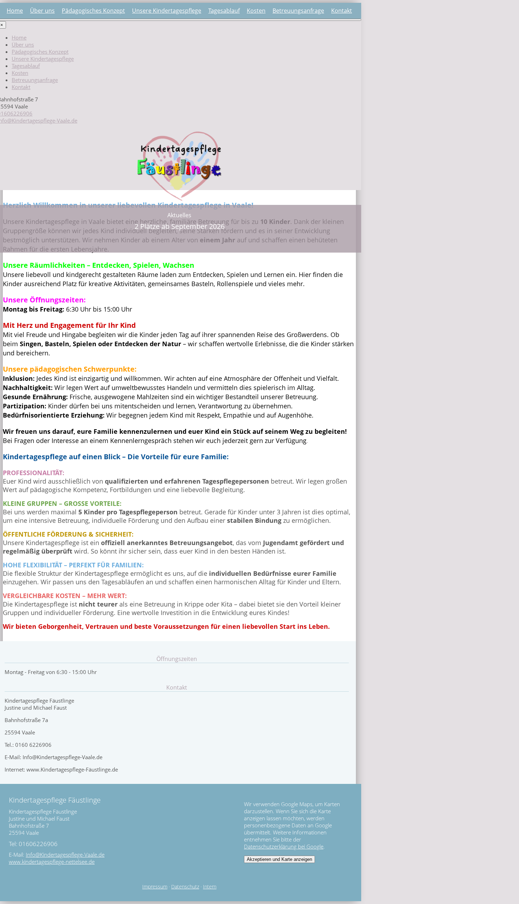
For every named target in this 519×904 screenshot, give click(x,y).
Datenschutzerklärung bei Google (283, 846)
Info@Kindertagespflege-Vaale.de (65, 854)
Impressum (154, 887)
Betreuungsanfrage (298, 10)
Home (15, 10)
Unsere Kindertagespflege (166, 10)
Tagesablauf (224, 10)
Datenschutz (185, 887)
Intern (209, 887)
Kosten (256, 10)
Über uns (42, 10)
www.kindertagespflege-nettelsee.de (52, 861)
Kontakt (341, 10)
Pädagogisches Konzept (93, 10)
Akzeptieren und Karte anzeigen (279, 859)
